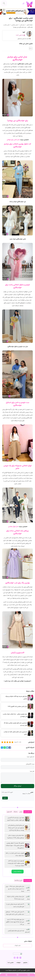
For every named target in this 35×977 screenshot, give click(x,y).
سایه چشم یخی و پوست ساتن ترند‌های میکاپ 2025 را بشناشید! (15, 836)
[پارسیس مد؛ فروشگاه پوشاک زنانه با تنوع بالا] (17, 11)
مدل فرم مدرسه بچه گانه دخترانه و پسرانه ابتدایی (16, 697)
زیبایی (20, 812)
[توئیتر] (2, 748)
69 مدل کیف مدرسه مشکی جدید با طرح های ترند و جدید (15, 905)
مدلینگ (15, 812)
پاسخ (5, 798)
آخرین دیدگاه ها (18, 880)
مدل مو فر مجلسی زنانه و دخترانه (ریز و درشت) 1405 (15, 898)
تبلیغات (18, 963)
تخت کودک (17, 946)
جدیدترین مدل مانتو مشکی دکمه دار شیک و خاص (15, 733)
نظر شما (32, 771)
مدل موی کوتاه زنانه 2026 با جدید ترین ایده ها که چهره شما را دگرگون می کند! (15, 921)
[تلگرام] (7, 748)
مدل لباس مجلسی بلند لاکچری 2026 (17, 706)
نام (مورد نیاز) (30, 757)
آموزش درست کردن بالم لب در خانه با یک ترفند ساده (15, 854)
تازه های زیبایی (27, 812)
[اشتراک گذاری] (6, 975)
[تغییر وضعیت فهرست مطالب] (30, 48)
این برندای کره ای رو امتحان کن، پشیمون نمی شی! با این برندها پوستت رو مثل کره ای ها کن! (16, 827)
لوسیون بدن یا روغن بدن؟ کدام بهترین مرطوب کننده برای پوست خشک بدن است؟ (16, 863)
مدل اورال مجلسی (13, 526)
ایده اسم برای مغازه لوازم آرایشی (16, 931)
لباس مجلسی (14, 25)
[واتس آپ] (4, 748)
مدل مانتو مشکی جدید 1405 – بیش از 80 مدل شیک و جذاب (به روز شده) (15, 888)
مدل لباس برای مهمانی (13, 140)
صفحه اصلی (29, 25)
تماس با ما (10, 963)
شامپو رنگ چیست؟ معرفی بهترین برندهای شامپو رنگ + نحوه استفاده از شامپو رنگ (15, 845)
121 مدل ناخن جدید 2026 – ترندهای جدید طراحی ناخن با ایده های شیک (15, 913)
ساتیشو (25, 963)
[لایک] (29, 975)
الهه (24, 32)
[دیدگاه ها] (17, 975)
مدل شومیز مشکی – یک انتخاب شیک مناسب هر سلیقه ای (15, 715)
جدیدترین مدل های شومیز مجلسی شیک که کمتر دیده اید (15, 724)
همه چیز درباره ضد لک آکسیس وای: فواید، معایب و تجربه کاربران (15, 819)
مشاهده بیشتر (17, 872)
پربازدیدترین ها (27, 880)
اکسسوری (9, 812)
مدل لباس (22, 25)
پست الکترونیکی (30, 764)
